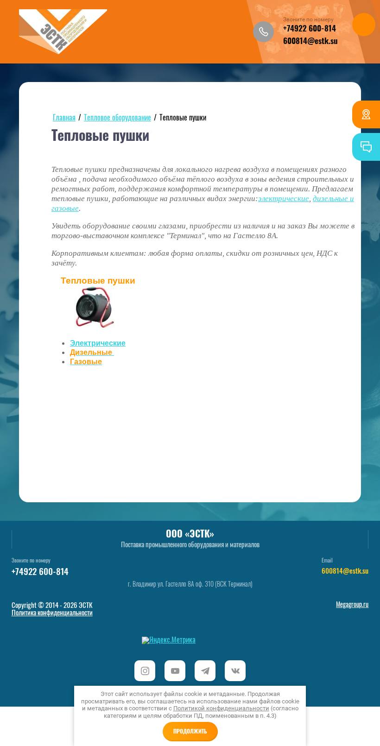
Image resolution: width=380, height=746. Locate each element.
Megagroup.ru (352, 605)
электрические (283, 198)
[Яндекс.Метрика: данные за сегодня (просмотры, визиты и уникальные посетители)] (169, 640)
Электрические (98, 343)
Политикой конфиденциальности (221, 708)
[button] (263, 31)
